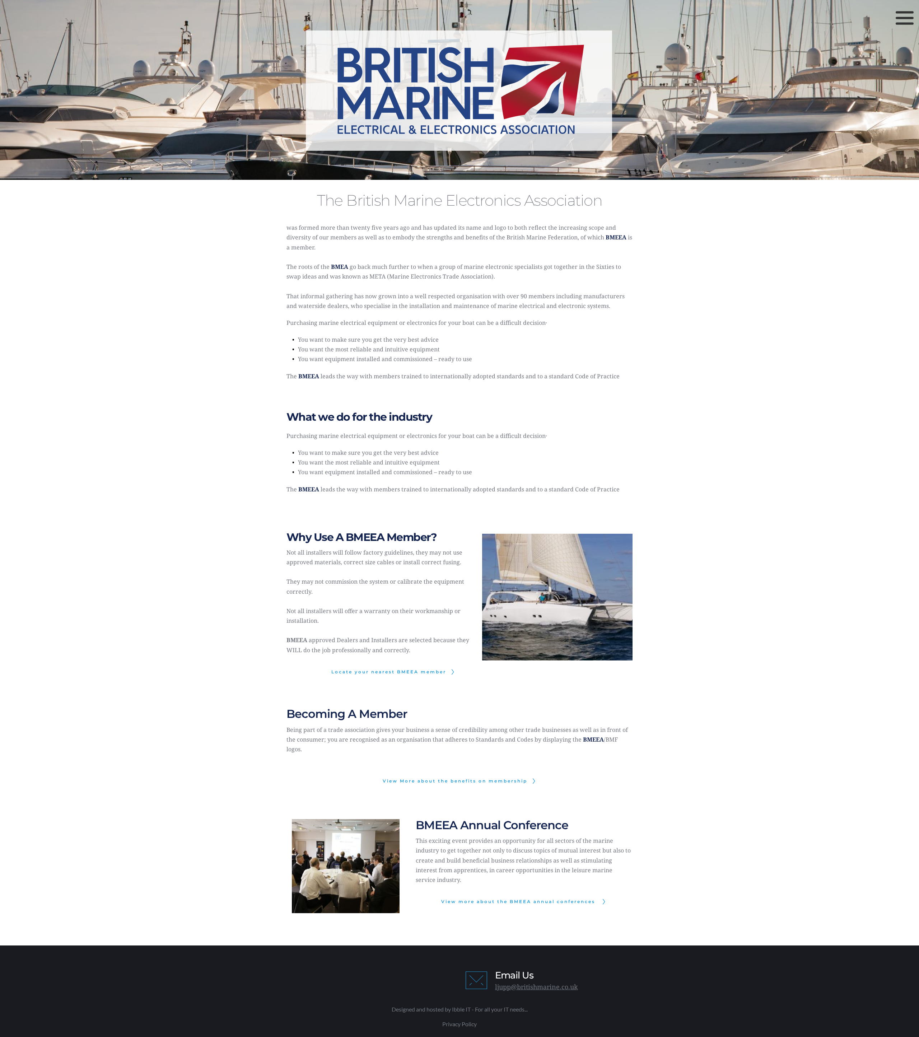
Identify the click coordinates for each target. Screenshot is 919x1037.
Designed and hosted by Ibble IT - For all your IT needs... (460, 1009)
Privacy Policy (459, 1023)
